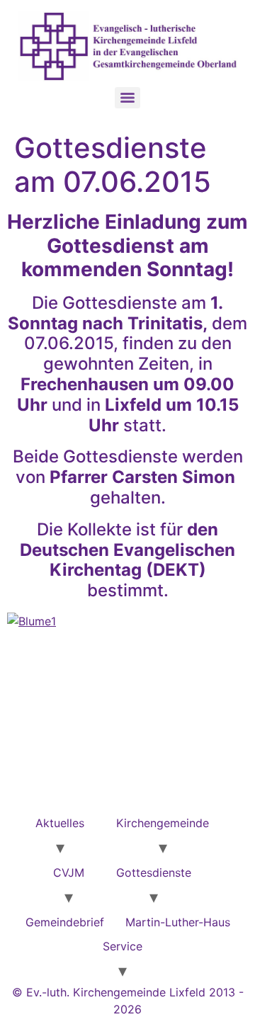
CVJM (68, 872)
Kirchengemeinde (162, 823)
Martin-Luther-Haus (177, 922)
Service (122, 946)
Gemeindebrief (65, 922)
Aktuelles (59, 823)
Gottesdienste (153, 872)
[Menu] (127, 97)
